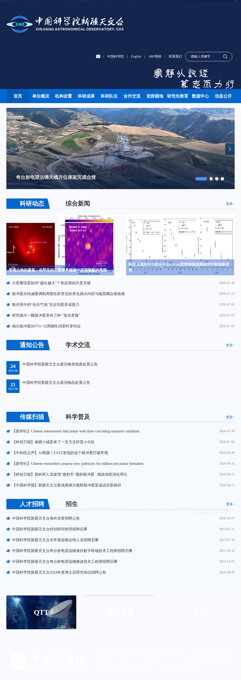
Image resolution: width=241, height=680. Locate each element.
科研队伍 (109, 96)
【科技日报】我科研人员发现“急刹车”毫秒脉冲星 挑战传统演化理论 (69, 474)
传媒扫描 (32, 416)
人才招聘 (32, 504)
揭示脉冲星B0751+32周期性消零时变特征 (46, 326)
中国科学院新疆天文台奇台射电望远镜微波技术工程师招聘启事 (64, 561)
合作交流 (132, 96)
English (136, 56)
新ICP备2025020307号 (171, 655)
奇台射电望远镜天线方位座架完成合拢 (56, 177)
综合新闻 (78, 203)
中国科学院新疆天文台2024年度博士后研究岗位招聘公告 (59, 572)
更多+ (230, 204)
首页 (18, 96)
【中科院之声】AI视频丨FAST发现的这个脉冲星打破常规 (60, 453)
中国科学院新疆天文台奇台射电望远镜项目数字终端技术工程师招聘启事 (72, 551)
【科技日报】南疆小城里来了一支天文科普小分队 (53, 442)
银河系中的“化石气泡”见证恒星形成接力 (45, 305)
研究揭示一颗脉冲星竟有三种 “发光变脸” (46, 315)
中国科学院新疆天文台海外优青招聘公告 (46, 518)
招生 (72, 504)
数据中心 (200, 96)
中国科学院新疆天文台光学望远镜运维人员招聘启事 (55, 540)
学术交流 (78, 345)
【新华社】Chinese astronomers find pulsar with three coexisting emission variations (75, 431)
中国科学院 (115, 56)
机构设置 (63, 96)
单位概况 (40, 96)
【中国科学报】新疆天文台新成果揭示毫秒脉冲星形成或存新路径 (66, 485)
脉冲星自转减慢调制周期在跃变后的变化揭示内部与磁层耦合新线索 (68, 294)
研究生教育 (177, 96)
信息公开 (223, 96)
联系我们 (175, 56)
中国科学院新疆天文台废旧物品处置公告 (56, 383)
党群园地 (154, 96)
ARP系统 (155, 56)
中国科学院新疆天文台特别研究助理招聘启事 (49, 529)
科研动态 (32, 203)
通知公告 (32, 345)
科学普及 (78, 416)
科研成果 (86, 96)
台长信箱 (194, 655)
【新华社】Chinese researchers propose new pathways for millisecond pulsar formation (78, 464)
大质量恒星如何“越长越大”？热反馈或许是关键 (51, 283)
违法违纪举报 (216, 655)
